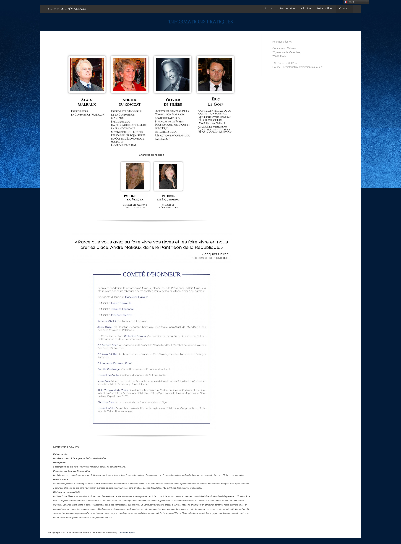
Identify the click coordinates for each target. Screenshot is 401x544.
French (350, 2)
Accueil (269, 8)
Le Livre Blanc (325, 8)
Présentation (287, 8)
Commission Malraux (67, 9)
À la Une (306, 8)
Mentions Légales (126, 532)
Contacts (344, 8)
